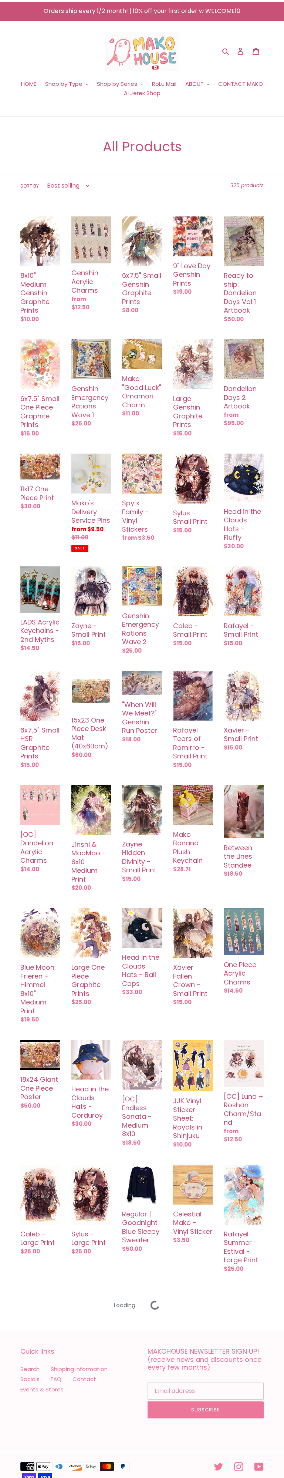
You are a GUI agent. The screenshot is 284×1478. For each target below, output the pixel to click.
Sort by (29, 186)
